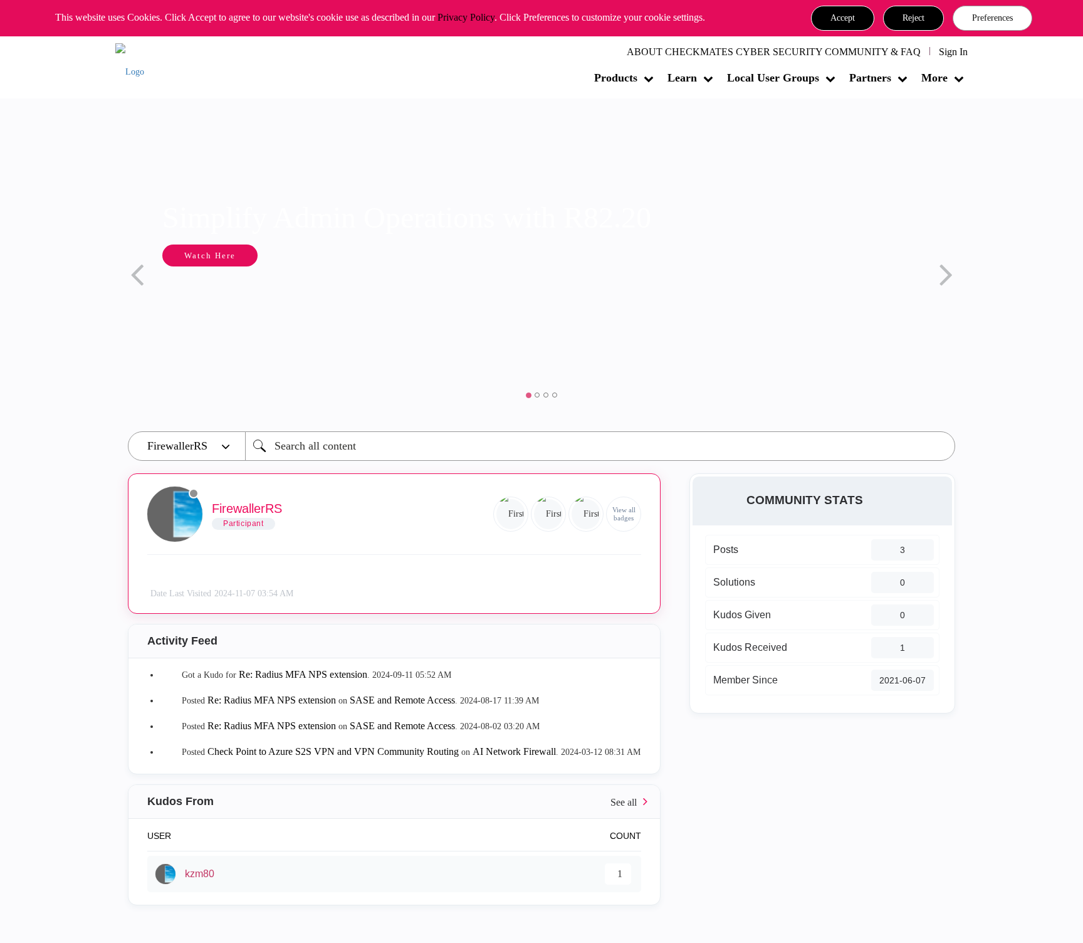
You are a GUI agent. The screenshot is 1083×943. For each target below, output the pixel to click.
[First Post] (586, 514)
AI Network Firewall (514, 751)
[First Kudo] (510, 514)
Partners (870, 77)
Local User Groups (773, 77)
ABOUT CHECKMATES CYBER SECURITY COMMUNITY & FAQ (774, 51)
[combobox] (600, 446)
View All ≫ (394, 801)
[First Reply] (548, 514)
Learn (682, 77)
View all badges (624, 514)
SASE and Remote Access (402, 700)
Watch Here (210, 255)
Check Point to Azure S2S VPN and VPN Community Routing (333, 751)
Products (615, 77)
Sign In (953, 51)
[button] (842, 18)
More (934, 77)
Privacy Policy (465, 17)
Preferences (992, 18)
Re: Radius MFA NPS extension (303, 674)
